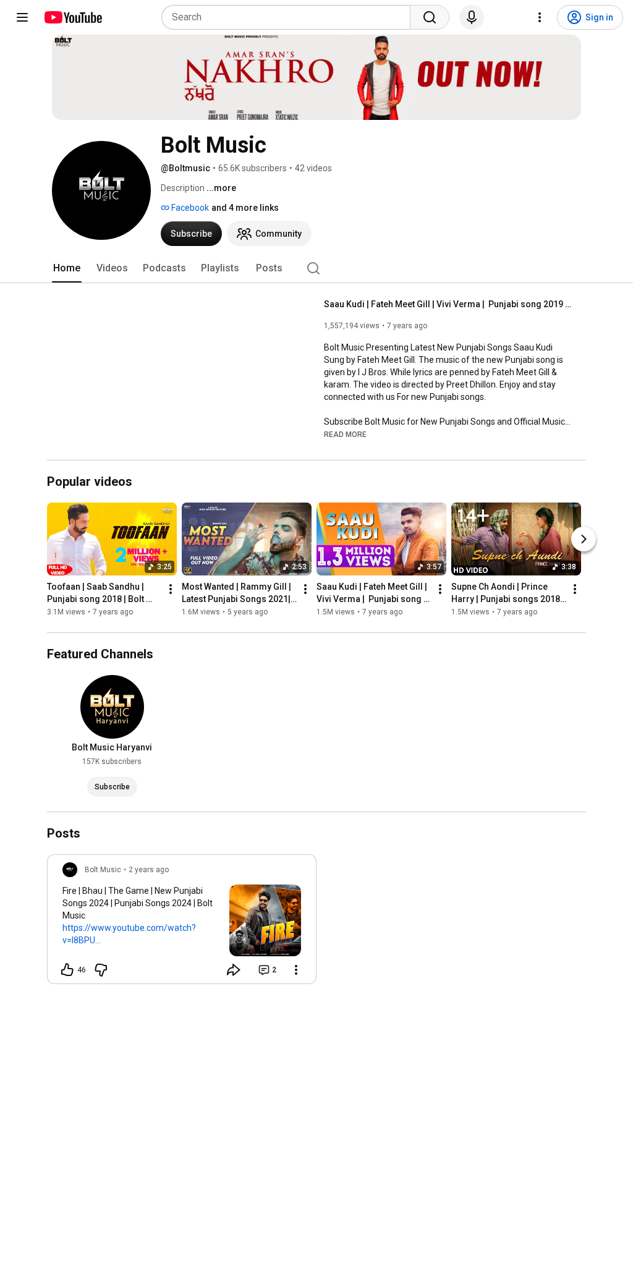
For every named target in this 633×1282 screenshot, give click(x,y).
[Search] (429, 17)
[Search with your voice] (471, 17)
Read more (345, 434)
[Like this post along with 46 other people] (67, 970)
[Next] (583, 539)
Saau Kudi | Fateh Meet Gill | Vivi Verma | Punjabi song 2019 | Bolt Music (448, 304)
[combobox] (289, 17)
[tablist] (316, 268)
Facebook (189, 208)
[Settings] (539, 17)
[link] (181, 922)
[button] (345, 434)
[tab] (67, 268)
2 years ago (149, 869)
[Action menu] (296, 969)
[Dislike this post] (101, 970)
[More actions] (170, 589)
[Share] (233, 969)
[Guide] (22, 17)
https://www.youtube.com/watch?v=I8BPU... (129, 934)
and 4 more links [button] (245, 208)
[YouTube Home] (73, 17)
